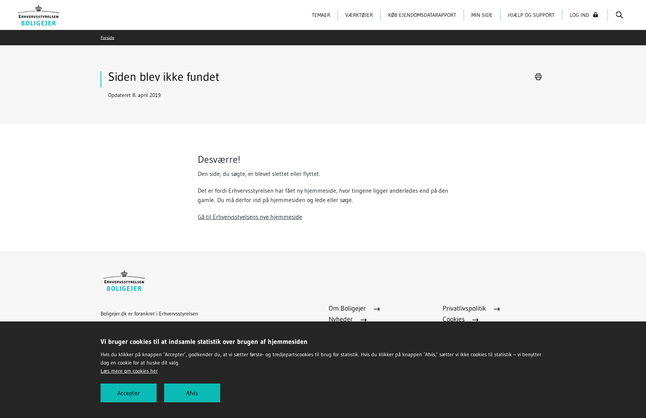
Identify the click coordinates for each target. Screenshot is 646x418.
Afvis (192, 393)
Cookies (455, 319)
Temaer (321, 15)
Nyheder (342, 319)
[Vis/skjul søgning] (619, 15)
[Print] (538, 77)
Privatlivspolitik (465, 308)
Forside (107, 37)
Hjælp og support (531, 15)
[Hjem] (38, 14)
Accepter (128, 393)
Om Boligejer (348, 308)
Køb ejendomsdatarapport (422, 15)
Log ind (579, 15)
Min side (482, 15)
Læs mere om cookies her (129, 370)
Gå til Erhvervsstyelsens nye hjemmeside (250, 216)
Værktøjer (359, 15)
